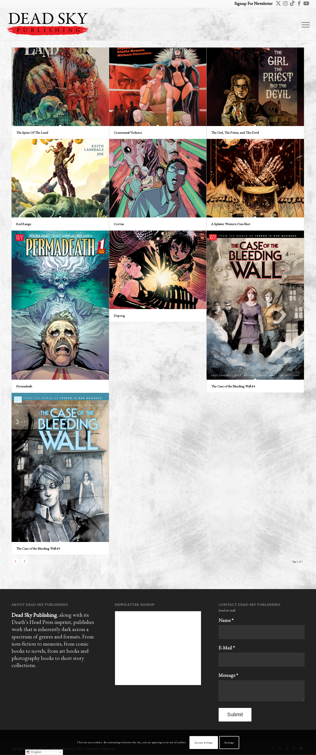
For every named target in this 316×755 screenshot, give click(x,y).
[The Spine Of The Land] (60, 87)
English (35, 752)
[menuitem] (304, 24)
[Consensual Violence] (158, 87)
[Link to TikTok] (292, 3)
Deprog (119, 315)
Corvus (119, 224)
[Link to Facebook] (299, 3)
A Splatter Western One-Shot (230, 224)
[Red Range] (60, 178)
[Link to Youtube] (306, 3)
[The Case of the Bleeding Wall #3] (60, 467)
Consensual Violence (128, 132)
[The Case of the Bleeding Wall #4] (255, 305)
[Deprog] (158, 270)
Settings (229, 742)
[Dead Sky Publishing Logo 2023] (47, 24)
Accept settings (204, 742)
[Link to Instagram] (285, 3)
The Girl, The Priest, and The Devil (235, 132)
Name (226, 620)
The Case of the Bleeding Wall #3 (38, 548)
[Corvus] (158, 178)
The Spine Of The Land (32, 132)
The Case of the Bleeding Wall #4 (233, 386)
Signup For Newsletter (253, 3)
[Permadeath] (60, 305)
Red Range (23, 224)
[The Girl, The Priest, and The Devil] (255, 87)
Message (228, 675)
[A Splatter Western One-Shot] (255, 178)
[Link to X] (278, 3)
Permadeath (24, 386)
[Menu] (304, 24)
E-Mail (227, 647)
